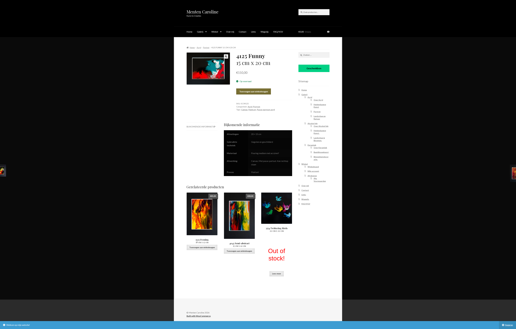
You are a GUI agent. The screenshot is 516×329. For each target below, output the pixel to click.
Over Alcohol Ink (321, 126)
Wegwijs (265, 31)
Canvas (244, 109)
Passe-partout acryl (266, 109)
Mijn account (313, 171)
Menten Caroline (202, 12)
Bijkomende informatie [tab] (201, 126)
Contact (242, 31)
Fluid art (252, 109)
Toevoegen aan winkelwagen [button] (202, 247)
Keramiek (312, 145)
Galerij (200, 31)
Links (253, 31)
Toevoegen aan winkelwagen (253, 91)
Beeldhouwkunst (321, 152)
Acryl (199, 47)
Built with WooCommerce (199, 316)
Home (189, 31)
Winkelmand (313, 167)
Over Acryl (318, 100)
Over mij (230, 31)
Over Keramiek (320, 147)
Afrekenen (312, 176)
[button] (226, 56)
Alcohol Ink (313, 123)
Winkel (214, 31)
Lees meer (276, 273)
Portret (206, 47)
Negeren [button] (509, 325)
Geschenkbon (314, 68)
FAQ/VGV (278, 31)
